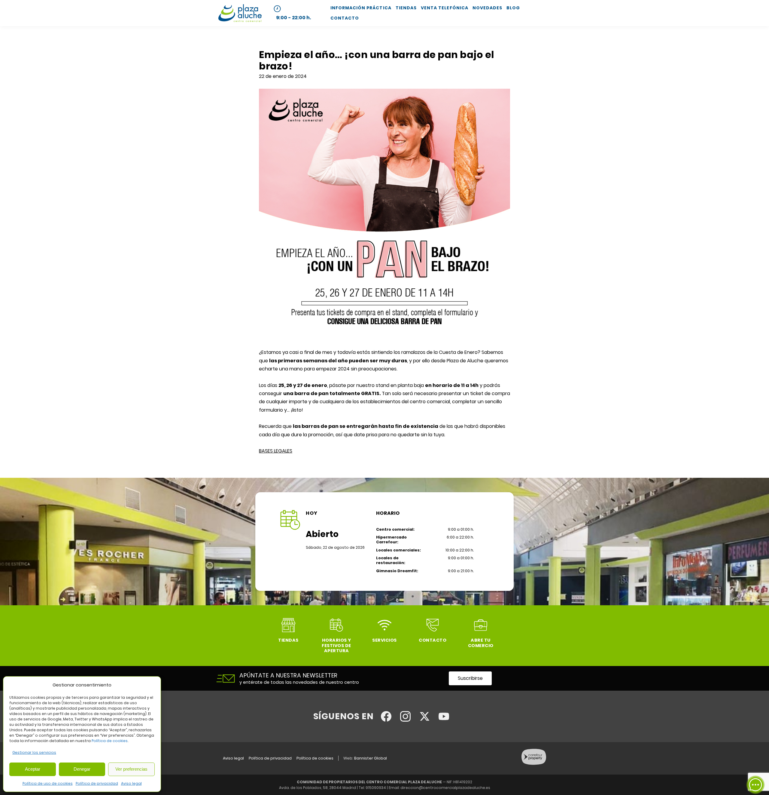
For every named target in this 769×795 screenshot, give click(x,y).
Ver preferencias (131, 769)
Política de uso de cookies (48, 783)
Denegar (82, 769)
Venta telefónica (444, 8)
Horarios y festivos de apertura (336, 645)
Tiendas (406, 8)
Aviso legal (131, 783)
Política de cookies (110, 740)
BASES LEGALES (275, 450)
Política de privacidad (97, 783)
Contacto (344, 18)
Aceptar (32, 769)
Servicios (384, 640)
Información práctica (360, 8)
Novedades (487, 8)
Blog (513, 8)
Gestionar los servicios (34, 752)
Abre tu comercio (481, 642)
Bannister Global (370, 758)
